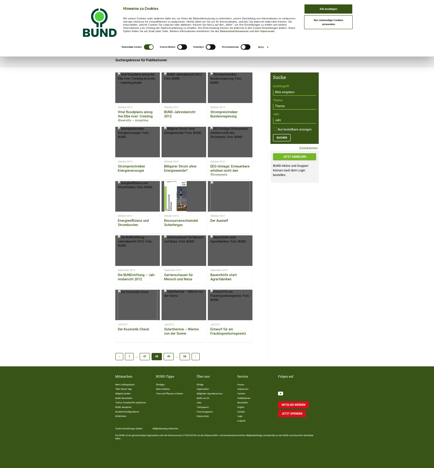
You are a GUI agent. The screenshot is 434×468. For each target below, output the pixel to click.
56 (184, 356)
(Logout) (241, 420)
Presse (240, 384)
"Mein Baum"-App (123, 389)
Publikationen (243, 398)
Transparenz (203, 407)
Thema (278, 100)
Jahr (276, 114)
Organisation (203, 389)
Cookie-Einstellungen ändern (129, 428)
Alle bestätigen (328, 8)
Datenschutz (203, 416)
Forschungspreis (205, 411)
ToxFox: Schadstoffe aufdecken (130, 402)
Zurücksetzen (308, 148)
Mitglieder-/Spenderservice (210, 393)
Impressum (267, 31)
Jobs (199, 402)
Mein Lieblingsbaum (125, 384)
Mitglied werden (123, 393)
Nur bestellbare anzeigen (295, 129)
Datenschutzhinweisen (234, 31)
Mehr (261, 47)
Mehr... (118, 438)
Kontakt (241, 411)
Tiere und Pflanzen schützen (169, 393)
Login (240, 416)
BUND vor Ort (203, 398)
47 (144, 356)
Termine (241, 393)
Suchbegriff (281, 86)
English (240, 407)
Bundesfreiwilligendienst (127, 411)
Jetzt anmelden (294, 156)
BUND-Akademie (123, 407)
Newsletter (242, 402)
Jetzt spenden (292, 413)
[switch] (182, 47)
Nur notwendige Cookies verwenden (328, 22)
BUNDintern (120, 416)
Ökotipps (160, 384)
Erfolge (200, 384)
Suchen (282, 137)
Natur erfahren (163, 389)
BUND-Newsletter (123, 398)
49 (168, 356)
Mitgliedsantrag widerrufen (165, 428)
